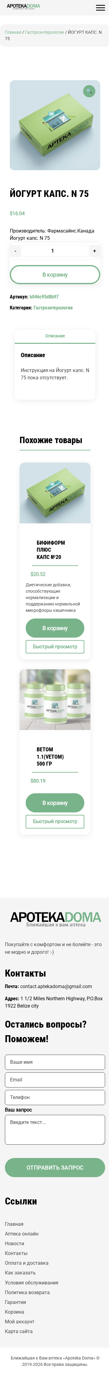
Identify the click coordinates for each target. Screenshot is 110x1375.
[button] (89, 91)
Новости (14, 1243)
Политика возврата (27, 1292)
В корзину (55, 274)
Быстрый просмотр (55, 647)
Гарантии (15, 1302)
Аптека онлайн (21, 1234)
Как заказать (20, 1273)
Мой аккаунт (20, 1322)
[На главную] (23, 6)
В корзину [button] (55, 628)
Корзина (14, 1312)
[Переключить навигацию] (100, 8)
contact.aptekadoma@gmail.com (56, 986)
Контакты (16, 1253)
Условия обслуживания (31, 1283)
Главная (13, 32)
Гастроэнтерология (44, 32)
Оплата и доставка (27, 1263)
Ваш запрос (18, 1110)
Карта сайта (19, 1331)
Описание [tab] (55, 335)
